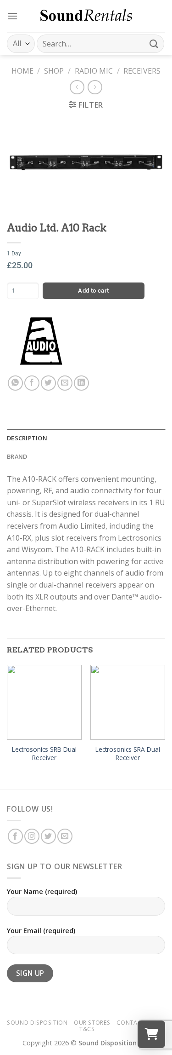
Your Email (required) (41, 930)
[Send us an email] (64, 836)
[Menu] (12, 16)
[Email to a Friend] (64, 383)
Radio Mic (94, 71)
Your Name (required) (42, 891)
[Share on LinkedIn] (81, 383)
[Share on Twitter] (48, 383)
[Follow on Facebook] (15, 836)
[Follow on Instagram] (31, 836)
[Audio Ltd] (41, 340)
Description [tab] (27, 438)
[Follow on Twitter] (48, 836)
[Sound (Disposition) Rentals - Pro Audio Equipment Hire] (86, 16)
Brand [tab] (17, 456)
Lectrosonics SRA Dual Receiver (127, 753)
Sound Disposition (37, 1022)
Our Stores (92, 1022)
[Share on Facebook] (31, 383)
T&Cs (86, 1029)
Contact (130, 1022)
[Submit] (154, 43)
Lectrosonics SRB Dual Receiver (44, 753)
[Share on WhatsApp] (15, 383)
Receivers (142, 71)
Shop (54, 71)
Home (22, 71)
